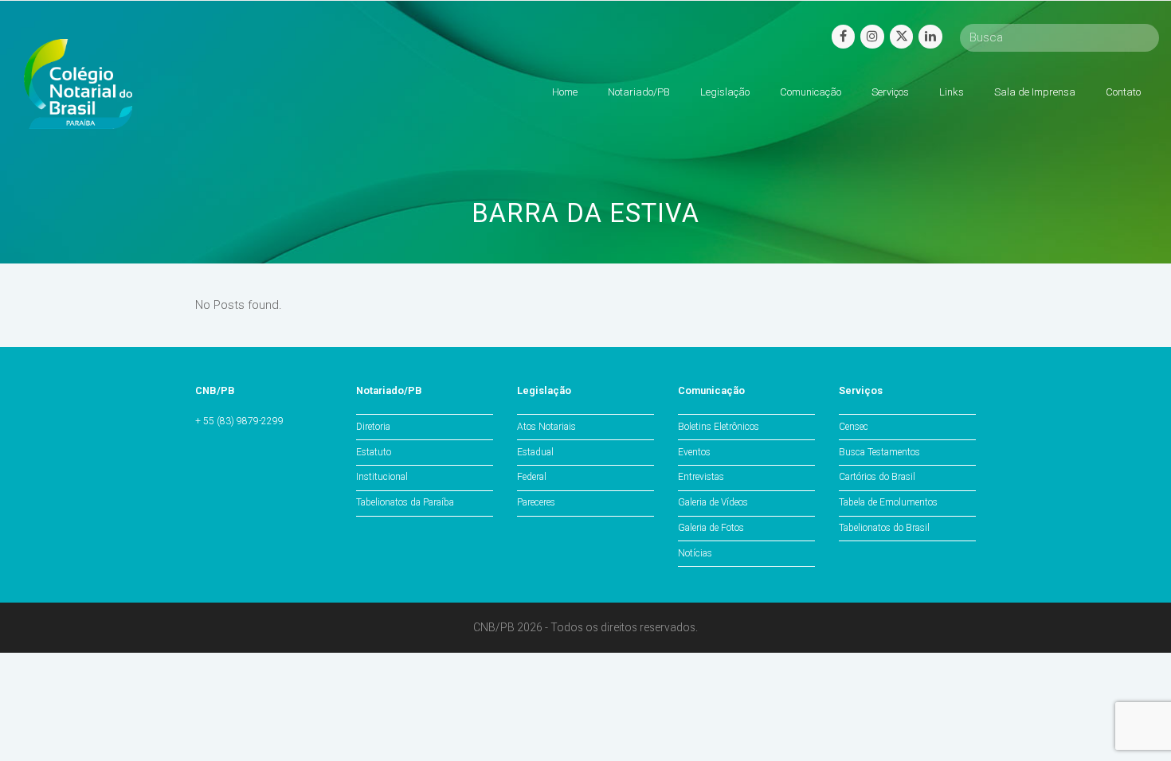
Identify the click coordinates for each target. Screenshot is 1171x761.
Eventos (694, 452)
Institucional (382, 476)
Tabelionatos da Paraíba (405, 502)
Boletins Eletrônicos (718, 426)
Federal (531, 476)
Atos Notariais (546, 426)
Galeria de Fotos (711, 527)
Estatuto (373, 452)
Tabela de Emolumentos (888, 502)
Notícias (695, 553)
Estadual (535, 452)
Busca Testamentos (879, 452)
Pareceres (536, 502)
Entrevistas (701, 476)
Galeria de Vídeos (713, 502)
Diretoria (373, 426)
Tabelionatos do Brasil (884, 527)
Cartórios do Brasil (877, 476)
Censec (853, 426)
